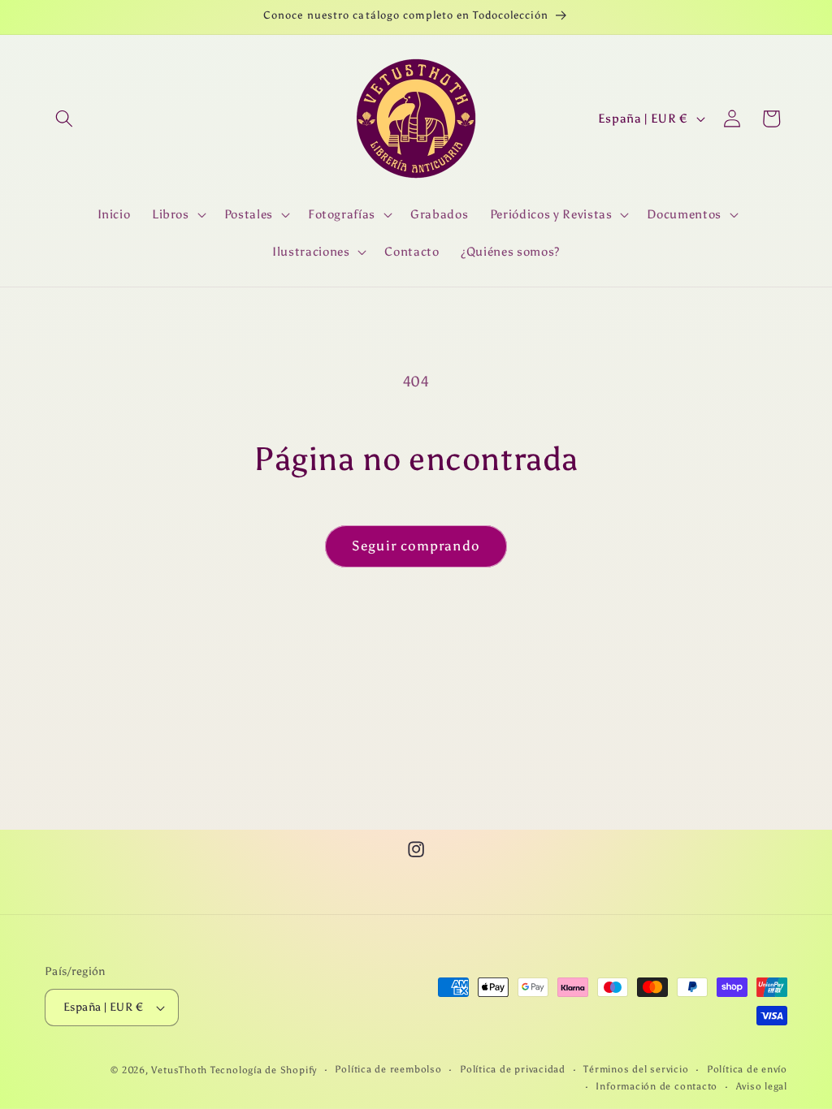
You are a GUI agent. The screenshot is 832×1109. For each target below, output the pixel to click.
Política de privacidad (513, 1069)
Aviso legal (761, 1086)
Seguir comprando (416, 545)
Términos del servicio (635, 1069)
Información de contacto (656, 1086)
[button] (64, 118)
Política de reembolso (388, 1069)
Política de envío (747, 1069)
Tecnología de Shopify (263, 1070)
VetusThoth (179, 1070)
